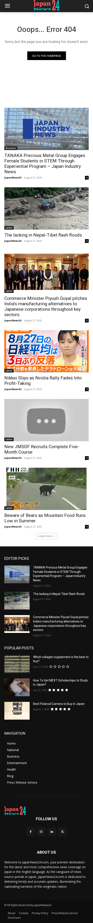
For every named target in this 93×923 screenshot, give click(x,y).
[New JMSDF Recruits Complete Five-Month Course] (46, 420)
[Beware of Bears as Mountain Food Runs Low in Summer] (46, 489)
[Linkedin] (52, 832)
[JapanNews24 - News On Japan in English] (46, 5)
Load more (45, 536)
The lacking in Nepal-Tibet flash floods (43, 235)
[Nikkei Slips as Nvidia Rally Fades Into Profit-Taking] (46, 351)
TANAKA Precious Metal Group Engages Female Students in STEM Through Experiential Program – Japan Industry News (44, 163)
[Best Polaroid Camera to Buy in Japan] (17, 711)
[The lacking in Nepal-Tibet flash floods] (46, 208)
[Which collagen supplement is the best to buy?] (17, 664)
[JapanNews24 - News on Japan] (46, 810)
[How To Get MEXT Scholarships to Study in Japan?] (17, 687)
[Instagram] (41, 832)
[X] (62, 832)
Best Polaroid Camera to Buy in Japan (59, 704)
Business (11, 148)
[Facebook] (30, 832)
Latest (9, 227)
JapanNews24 (12, 177)
